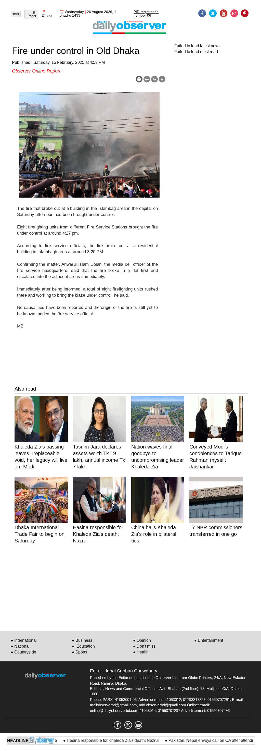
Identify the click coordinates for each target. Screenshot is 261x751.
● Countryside (23, 652)
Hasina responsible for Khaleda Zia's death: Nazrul (102, 740)
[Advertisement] (131, 586)
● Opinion (142, 640)
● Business (82, 640)
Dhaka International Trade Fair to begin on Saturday (39, 534)
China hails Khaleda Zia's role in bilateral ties (153, 534)
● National (20, 646)
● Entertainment (208, 640)
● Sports (79, 652)
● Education (83, 646)
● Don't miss (144, 646)
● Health (141, 652)
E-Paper (32, 14)
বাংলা (15, 14)
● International (24, 640)
